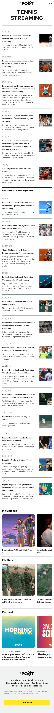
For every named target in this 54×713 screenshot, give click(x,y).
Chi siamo (16, 680)
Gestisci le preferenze (17, 683)
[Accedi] (50, 3)
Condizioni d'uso (39, 683)
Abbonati (27, 702)
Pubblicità (28, 680)
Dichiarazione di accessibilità (27, 685)
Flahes (7, 560)
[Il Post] (27, 3)
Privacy (39, 680)
